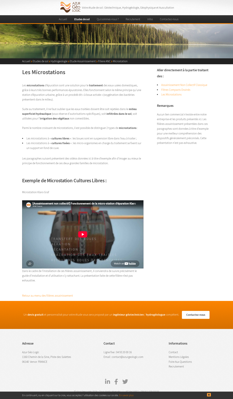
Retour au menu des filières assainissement (47, 295)
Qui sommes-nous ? (108, 19)
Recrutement (133, 19)
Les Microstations (171, 94)
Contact (173, 352)
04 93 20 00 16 (124, 352)
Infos (150, 19)
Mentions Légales (179, 357)
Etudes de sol (82, 19)
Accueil (63, 19)
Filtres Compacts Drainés (175, 90)
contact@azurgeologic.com (127, 357)
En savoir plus (126, 395)
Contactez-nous (169, 19)
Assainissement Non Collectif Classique (184, 85)
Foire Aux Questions (180, 362)
